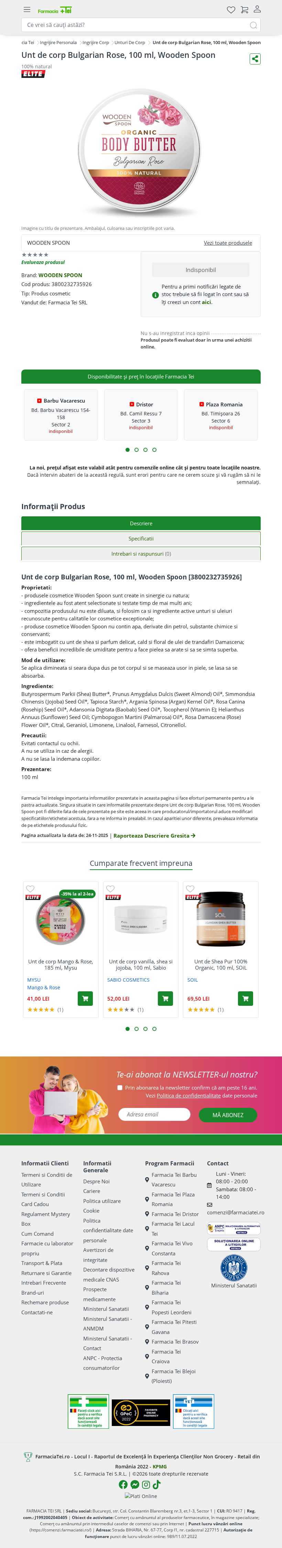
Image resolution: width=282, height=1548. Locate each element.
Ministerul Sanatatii (106, 1308)
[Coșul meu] (244, 9)
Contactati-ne (37, 1312)
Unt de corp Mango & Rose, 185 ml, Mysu (60, 964)
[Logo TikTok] (157, 1484)
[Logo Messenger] (134, 1484)
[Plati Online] (141, 1496)
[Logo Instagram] (146, 1484)
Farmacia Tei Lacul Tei (173, 1228)
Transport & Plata (41, 1262)
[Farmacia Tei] (55, 9)
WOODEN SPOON (60, 275)
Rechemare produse (45, 1302)
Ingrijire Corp (96, 42)
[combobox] (141, 25)
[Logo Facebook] (123, 1484)
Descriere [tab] (141, 523)
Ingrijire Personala (58, 42)
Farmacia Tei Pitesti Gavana (174, 1326)
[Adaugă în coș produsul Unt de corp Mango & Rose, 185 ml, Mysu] (85, 998)
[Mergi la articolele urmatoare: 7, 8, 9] (145, 450)
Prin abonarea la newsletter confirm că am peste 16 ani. (191, 1087)
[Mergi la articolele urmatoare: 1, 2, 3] (127, 450)
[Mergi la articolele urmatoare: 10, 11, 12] (154, 450)
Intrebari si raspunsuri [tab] (141, 553)
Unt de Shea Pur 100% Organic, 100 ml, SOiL (220, 964)
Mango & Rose (43, 987)
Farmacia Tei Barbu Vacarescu (174, 1179)
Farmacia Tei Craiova (166, 1356)
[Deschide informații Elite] (33, 897)
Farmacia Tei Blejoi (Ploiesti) (174, 1376)
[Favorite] (231, 9)
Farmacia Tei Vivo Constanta (172, 1248)
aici (206, 302)
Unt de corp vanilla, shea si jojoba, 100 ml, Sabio (141, 964)
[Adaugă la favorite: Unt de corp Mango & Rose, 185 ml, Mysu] (30, 888)
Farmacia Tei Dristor (175, 1214)
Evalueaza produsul (43, 262)
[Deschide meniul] (26, 9)
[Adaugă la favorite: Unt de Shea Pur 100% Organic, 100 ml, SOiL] (190, 888)
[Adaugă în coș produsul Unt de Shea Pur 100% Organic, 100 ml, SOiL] (245, 998)
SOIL (192, 980)
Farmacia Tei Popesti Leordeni (172, 1307)
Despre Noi (96, 1181)
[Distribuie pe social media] (255, 58)
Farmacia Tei (21, 42)
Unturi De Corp (130, 42)
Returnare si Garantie (46, 1272)
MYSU (34, 980)
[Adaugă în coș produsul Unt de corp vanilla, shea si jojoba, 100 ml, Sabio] (165, 998)
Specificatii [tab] (141, 538)
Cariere (91, 1190)
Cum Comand (37, 1233)
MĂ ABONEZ (228, 1115)
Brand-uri (32, 1292)
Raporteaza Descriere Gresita (152, 835)
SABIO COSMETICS (128, 980)
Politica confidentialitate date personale (108, 1230)
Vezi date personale (201, 1095)
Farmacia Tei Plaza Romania (173, 1199)
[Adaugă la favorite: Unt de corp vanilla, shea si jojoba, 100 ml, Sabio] (110, 888)
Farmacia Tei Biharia (166, 1287)
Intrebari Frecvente (43, 1282)
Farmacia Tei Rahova (166, 1267)
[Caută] (253, 24)
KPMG (160, 1466)
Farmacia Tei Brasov (175, 1341)
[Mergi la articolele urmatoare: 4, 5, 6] (136, 450)
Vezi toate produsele (228, 242)
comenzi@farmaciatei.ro (235, 1212)
